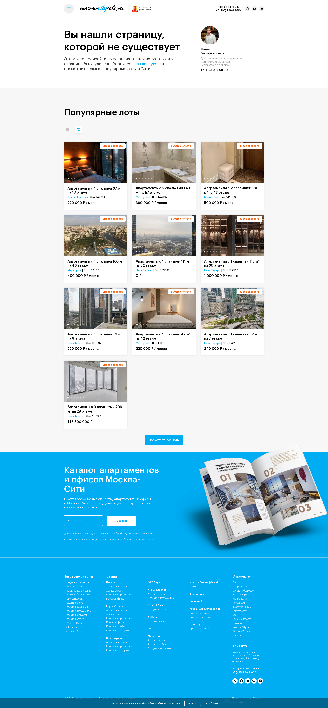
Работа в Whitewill (242, 631)
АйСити (153, 617)
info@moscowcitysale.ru (247, 668)
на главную (145, 64)
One (150, 629)
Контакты (240, 646)
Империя (111, 582)
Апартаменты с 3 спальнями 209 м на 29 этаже (94, 409)
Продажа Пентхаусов (117, 631)
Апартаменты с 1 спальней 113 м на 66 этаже (231, 263)
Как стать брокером (243, 591)
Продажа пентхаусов (76, 615)
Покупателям (239, 611)
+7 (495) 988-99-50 (228, 10)
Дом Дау (194, 625)
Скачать (122, 520)
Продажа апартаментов (78, 611)
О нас (235, 582)
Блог (234, 615)
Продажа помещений (76, 607)
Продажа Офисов (115, 599)
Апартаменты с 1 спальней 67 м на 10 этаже (94, 190)
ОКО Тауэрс (155, 582)
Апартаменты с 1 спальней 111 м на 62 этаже (163, 263)
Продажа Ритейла (116, 626)
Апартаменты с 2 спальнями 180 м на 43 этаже (231, 190)
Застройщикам (240, 599)
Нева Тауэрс (144, 270)
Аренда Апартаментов (118, 587)
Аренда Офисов (114, 591)
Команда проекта (241, 619)
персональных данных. (141, 533)
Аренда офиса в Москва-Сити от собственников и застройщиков (78, 595)
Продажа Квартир (157, 610)
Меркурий (143, 197)
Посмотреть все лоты (164, 440)
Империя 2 (195, 601)
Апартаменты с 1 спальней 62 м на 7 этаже (231, 336)
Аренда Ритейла (157, 644)
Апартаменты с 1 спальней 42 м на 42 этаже (163, 336)
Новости (237, 635)
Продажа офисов (74, 603)
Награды (237, 623)
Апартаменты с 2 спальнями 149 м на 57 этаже (163, 190)
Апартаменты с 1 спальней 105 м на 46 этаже (95, 263)
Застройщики (239, 587)
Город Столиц (115, 606)
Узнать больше (211, 703)
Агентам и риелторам (244, 595)
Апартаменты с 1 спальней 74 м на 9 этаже (94, 336)
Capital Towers (157, 605)
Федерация (196, 594)
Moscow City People (243, 627)
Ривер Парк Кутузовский (204, 609)
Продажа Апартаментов (119, 595)
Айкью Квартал (77, 197)
